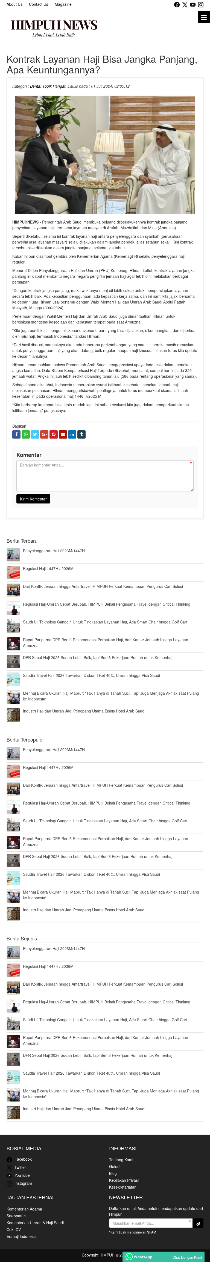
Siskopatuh (16, 1215)
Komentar (29, 455)
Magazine (63, 4)
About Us (14, 4)
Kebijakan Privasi (124, 1180)
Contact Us (38, 4)
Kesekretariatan (122, 1187)
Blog (113, 1173)
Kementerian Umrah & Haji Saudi (35, 1222)
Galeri (114, 1166)
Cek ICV (14, 1229)
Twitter (19, 1167)
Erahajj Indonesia (22, 1236)
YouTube (21, 1175)
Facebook (22, 1159)
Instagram (22, 1183)
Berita (35, 86)
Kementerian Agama (24, 1209)
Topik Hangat (53, 86)
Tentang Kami (121, 1159)
